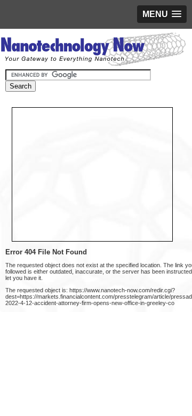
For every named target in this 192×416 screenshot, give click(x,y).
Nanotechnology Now (93, 50)
